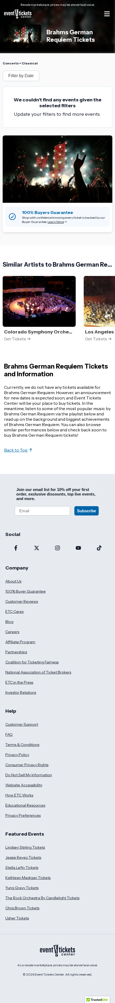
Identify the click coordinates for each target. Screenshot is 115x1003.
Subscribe (86, 511)
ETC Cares (14, 611)
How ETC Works (19, 795)
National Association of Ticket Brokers (38, 672)
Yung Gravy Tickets (22, 887)
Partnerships (16, 652)
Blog (9, 621)
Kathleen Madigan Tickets (28, 877)
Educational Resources (25, 805)
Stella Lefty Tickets (21, 867)
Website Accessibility (23, 785)
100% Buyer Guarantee (25, 591)
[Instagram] (57, 548)
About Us (13, 581)
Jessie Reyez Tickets (23, 857)
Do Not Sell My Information (28, 775)
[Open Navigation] (107, 13)
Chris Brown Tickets (22, 908)
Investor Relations (20, 692)
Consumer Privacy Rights (26, 764)
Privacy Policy (17, 754)
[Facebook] (15, 548)
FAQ (9, 734)
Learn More (56, 222)
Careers (12, 631)
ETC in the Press (19, 682)
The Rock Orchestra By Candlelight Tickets (42, 897)
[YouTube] (78, 548)
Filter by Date (21, 75)
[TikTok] (99, 548)
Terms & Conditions (22, 744)
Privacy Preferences (23, 815)
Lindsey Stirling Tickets (25, 847)
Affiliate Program (20, 641)
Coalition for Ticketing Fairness (32, 662)
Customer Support (21, 724)
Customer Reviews (21, 601)
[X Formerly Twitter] (36, 548)
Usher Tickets (17, 918)
